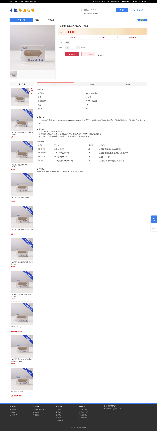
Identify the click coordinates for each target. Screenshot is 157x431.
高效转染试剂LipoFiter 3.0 (18, 327)
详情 (55, 84)
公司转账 (59, 417)
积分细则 (36, 412)
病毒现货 (51, 20)
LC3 (81, 13)
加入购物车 (89, 54)
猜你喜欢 (129, 84)
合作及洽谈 (13, 415)
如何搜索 (36, 415)
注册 (35, 2)
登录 (31, 2)
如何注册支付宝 (61, 420)
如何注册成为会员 (38, 409)
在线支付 (59, 415)
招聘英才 (13, 412)
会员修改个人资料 (84, 412)
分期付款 (59, 409)
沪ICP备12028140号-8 (79, 427)
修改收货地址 (83, 415)
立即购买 (72, 54)
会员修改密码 (83, 409)
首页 (37, 20)
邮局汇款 (59, 412)
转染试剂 (95, 13)
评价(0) (92, 84)
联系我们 (13, 409)
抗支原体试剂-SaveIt (17, 391)
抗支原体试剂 (88, 13)
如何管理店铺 (83, 417)
